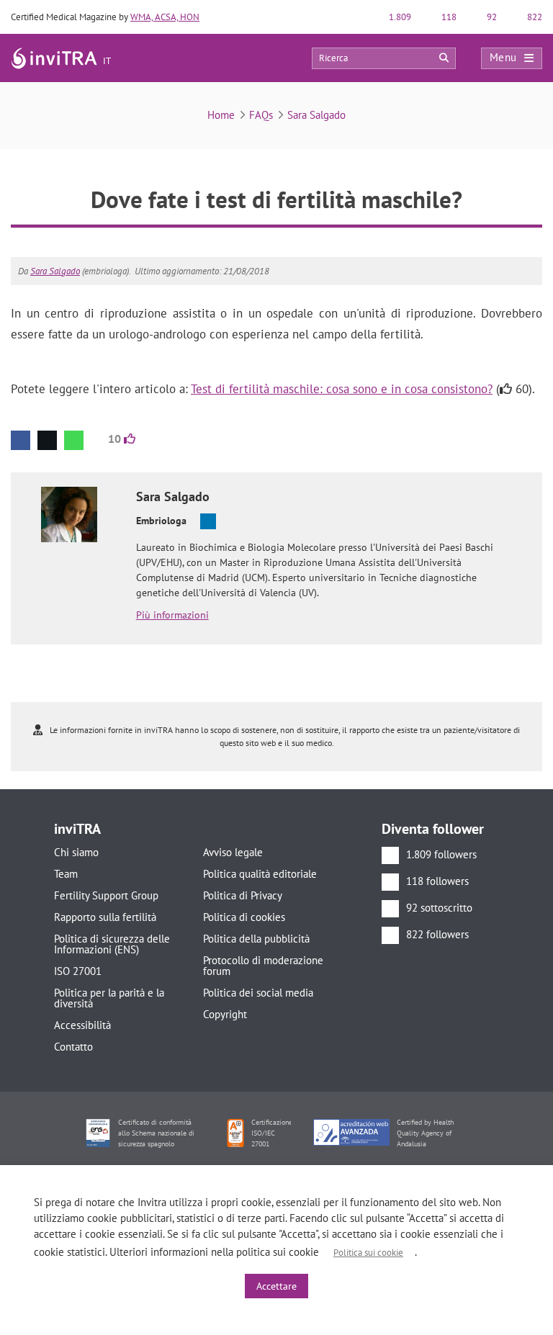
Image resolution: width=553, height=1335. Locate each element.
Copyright (225, 1014)
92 (491, 17)
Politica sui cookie (368, 1252)
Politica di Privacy (242, 895)
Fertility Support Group (106, 895)
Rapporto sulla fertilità (105, 917)
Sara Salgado (316, 115)
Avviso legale (233, 852)
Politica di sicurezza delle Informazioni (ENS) (112, 944)
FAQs (261, 115)
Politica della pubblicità (256, 938)
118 (448, 17)
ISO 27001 (78, 971)
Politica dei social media (258, 992)
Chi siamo (76, 852)
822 (533, 17)
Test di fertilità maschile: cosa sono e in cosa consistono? (342, 389)
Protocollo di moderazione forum (263, 965)
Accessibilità (82, 1025)
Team (66, 873)
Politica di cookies (244, 917)
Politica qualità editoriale (260, 873)
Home (221, 115)
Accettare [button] (276, 1286)
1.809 (399, 17)
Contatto (73, 1046)
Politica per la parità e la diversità (109, 998)
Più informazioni (172, 614)
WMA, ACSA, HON (164, 17)
